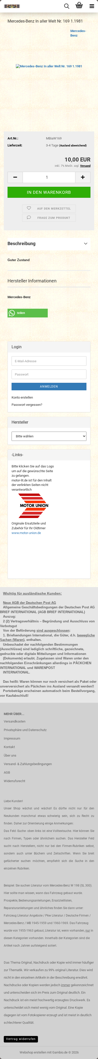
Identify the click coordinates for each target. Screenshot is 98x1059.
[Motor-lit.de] (10, 6)
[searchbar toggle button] (66, 6)
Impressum (12, 738)
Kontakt (9, 747)
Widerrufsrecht (14, 781)
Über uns (10, 755)
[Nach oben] (84, 1051)
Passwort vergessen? (27, 405)
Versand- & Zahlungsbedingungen (28, 764)
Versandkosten (14, 721)
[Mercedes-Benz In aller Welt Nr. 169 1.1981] (49, 66)
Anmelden (49, 386)
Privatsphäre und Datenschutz (25, 730)
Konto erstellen (22, 397)
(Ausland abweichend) (73, 145)
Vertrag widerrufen (21, 1039)
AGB (7, 772)
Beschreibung (21, 243)
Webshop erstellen (33, 1052)
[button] (15, 177)
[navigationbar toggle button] (91, 6)
